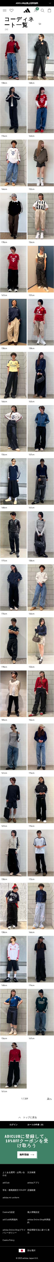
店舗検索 (31, 1190)
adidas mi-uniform (11, 1198)
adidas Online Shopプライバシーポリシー (14, 1231)
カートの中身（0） (35, 1125)
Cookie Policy (8, 1240)
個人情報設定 (33, 1212)
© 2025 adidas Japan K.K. (27, 1258)
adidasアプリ (33, 1183)
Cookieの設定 (9, 1212)
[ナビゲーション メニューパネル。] (4, 10)
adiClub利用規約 (10, 1220)
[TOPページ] (26, 11)
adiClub (6, 1183)
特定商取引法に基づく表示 (38, 1231)
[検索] (42, 10)
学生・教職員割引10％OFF (14, 1190)
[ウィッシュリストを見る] (11, 10)
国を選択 (31, 1251)
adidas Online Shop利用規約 (38, 1221)
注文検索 (31, 1172)
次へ (49, 1099)
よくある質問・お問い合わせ (14, 1173)
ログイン (14, 1125)
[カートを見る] (49, 10)
